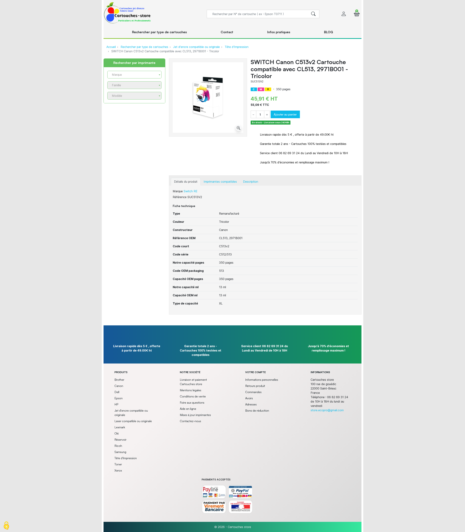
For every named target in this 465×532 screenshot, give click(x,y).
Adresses (251, 404)
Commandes (253, 392)
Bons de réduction (257, 410)
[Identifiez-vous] (343, 14)
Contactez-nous (190, 421)
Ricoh (118, 446)
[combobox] (134, 74)
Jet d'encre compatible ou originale (196, 47)
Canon (118, 386)
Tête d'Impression (236, 47)
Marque (178, 191)
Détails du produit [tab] (185, 181)
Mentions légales (190, 390)
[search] (313, 14)
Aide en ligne (188, 409)
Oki (116, 433)
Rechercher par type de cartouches (144, 47)
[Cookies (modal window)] (6, 526)
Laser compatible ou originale (133, 421)
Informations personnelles (261, 379)
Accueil (111, 47)
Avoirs (249, 398)
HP (116, 404)
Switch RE (190, 191)
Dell (116, 392)
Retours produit (255, 386)
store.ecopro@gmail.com (327, 410)
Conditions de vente (193, 396)
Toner (118, 464)
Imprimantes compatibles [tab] (220, 181)
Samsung (120, 452)
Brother (119, 379)
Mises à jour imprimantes (195, 415)
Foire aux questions (192, 402)
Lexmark (119, 427)
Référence (180, 197)
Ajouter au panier (285, 114)
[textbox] (132, 74)
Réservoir (120, 439)
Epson (118, 398)
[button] (356, 14)
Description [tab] (250, 181)
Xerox (118, 470)
